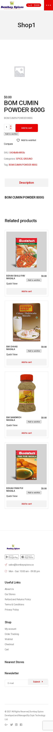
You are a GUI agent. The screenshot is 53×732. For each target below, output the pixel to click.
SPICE (19, 158)
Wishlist (9, 639)
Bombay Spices (36, 711)
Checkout (9, 644)
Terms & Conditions (14, 604)
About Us (9, 589)
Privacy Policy (12, 609)
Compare (8, 144)
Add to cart (26, 128)
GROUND (27, 158)
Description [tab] (26, 182)
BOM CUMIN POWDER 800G (23, 164)
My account (10, 629)
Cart (7, 649)
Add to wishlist (11, 134)
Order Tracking (12, 634)
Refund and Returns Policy (18, 599)
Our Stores (10, 594)
